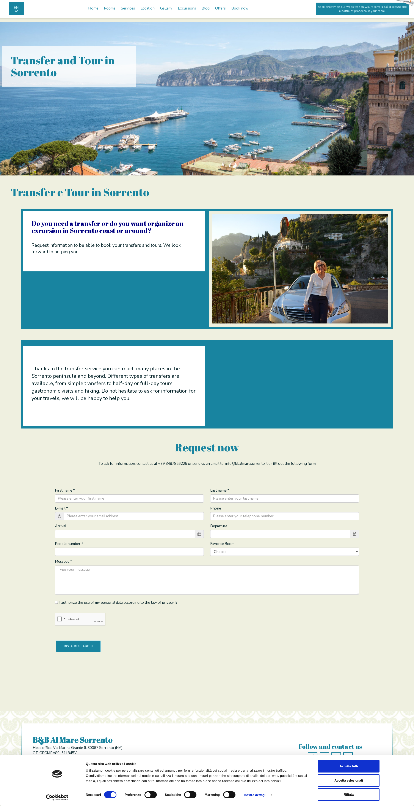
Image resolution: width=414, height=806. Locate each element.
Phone (215, 508)
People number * (69, 543)
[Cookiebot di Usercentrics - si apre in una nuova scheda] (57, 797)
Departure (218, 526)
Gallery (166, 8)
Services (128, 8)
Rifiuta (349, 794)
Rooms (109, 8)
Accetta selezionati (348, 780)
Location (148, 8)
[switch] (150, 794)
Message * (63, 561)
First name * (65, 490)
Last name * (219, 490)
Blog (206, 8)
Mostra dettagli (255, 795)
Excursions (187, 8)
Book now (239, 8)
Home (93, 8)
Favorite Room (222, 543)
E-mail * (61, 508)
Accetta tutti (349, 766)
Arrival (60, 526)
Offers (220, 8)
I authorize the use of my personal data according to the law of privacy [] (119, 602)
